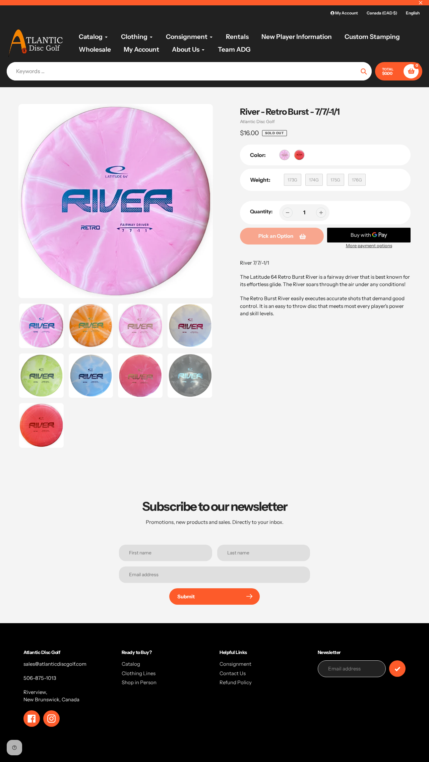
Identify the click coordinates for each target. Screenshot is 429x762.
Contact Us (233, 673)
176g (357, 179)
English (413, 12)
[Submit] (397, 668)
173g (292, 179)
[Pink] (284, 155)
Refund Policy (236, 682)
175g (335, 179)
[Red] (299, 155)
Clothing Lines (139, 673)
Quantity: (261, 211)
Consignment (235, 664)
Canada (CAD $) (382, 12)
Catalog (131, 664)
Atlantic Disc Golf (257, 121)
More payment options (369, 245)
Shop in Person (139, 682)
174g (314, 179)
